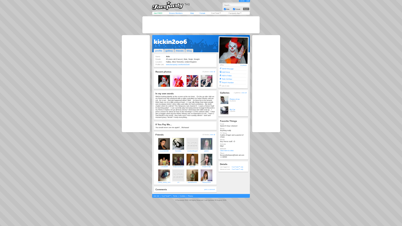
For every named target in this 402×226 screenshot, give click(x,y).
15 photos (243, 65)
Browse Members (176, 13)
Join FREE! (158, 13)
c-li (178, 182)
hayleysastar (206, 182)
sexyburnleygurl (192, 151)
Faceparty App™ (235, 13)
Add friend (226, 72)
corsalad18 (164, 166)
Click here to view (227, 150)
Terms (175, 196)
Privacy (190, 196)
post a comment (209, 189)
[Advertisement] (201, 25)
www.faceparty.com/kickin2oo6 (178, 64)
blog (189, 50)
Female (202, 13)
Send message (228, 68)
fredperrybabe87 (178, 166)
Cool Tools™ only (237, 167)
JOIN (247, 1)
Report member (228, 82)
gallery (169, 50)
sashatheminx (192, 182)
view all (212, 72)
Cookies (182, 196)
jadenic (206, 151)
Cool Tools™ (216, 13)
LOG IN (242, 1)
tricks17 (192, 166)
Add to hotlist (227, 75)
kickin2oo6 (170, 41)
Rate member (227, 79)
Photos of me (235, 99)
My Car (232, 109)
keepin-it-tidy (206, 166)
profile (158, 50)
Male (192, 13)
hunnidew (178, 151)
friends (180, 50)
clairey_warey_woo (164, 182)
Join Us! (156, 196)
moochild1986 (164, 151)
